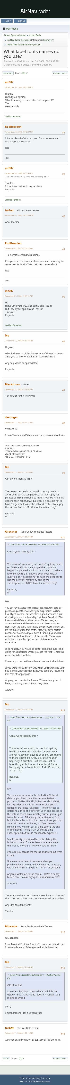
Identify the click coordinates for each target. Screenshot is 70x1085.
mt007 (9, 82)
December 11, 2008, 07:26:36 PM (19, 931)
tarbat (9, 210)
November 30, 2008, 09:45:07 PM (19, 132)
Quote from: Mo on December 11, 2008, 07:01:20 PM (34, 544)
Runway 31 (48, 40)
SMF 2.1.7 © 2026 (27, 1082)
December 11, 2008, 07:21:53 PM (19, 709)
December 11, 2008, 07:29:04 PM (19, 967)
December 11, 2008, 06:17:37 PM (19, 340)
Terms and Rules (33, 1078)
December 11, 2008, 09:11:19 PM (19, 1033)
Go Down (8, 73)
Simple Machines (43, 1082)
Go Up (6, 1058)
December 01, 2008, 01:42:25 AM (19, 248)
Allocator (11, 531)
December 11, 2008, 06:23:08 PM (19, 389)
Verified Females (13, 116)
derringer (11, 417)
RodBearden (13, 127)
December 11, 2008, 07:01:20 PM (19, 472)
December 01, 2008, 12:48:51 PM (19, 296)
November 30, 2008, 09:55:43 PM (19, 173)
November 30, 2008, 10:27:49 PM (19, 215)
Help (22, 1078)
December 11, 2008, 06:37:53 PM (19, 422)
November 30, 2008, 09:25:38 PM (19, 87)
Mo (7, 335)
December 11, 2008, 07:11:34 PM (19, 536)
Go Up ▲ (46, 1078)
